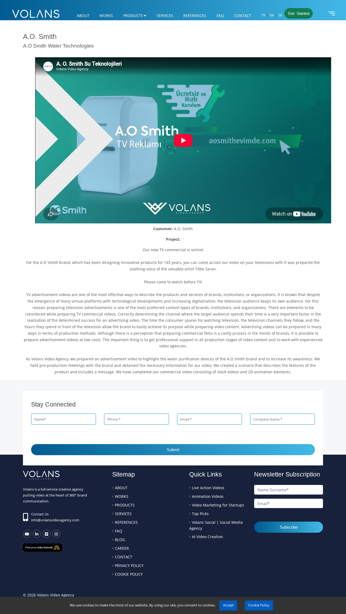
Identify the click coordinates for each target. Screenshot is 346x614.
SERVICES (165, 15)
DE (280, 15)
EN (272, 15)
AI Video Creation (207, 536)
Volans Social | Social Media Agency (216, 525)
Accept (228, 605)
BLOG (120, 539)
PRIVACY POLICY (129, 565)
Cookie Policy (259, 605)
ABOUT (83, 15)
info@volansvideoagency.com (55, 520)
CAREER (122, 548)
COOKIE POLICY (129, 574)
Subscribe (289, 527)
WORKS (106, 15)
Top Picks (200, 513)
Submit (173, 449)
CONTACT (242, 15)
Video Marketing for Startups (218, 505)
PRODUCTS (133, 15)
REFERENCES (194, 15)
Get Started (298, 13)
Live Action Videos (208, 487)
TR (263, 15)
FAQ (220, 15)
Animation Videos (208, 496)
